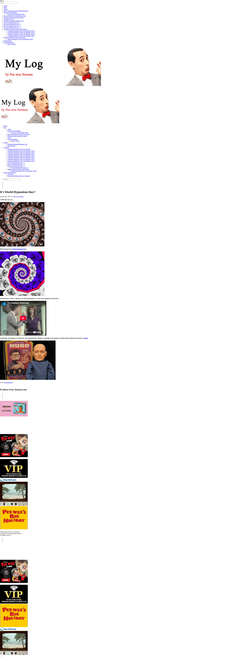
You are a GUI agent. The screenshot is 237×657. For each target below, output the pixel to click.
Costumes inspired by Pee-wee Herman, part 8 (21, 161)
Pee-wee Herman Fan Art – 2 (12, 24)
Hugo (86, 338)
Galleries (6, 147)
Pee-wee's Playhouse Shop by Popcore (18, 176)
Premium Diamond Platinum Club (14, 21)
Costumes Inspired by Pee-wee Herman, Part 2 (21, 31)
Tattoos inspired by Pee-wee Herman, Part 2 (20, 39)
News (9, 137)
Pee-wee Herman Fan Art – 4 (12, 27)
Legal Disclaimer (9, 42)
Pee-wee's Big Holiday (10, 12)
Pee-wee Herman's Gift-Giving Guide (15, 16)
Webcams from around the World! (14, 17)
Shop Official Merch (10, 172)
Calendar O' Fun (8, 19)
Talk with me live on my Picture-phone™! (16, 11)
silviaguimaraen (8, 382)
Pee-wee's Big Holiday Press (15, 14)
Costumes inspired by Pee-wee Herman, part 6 (21, 157)
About (5, 9)
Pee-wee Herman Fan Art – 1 (16, 162)
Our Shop (10, 174)
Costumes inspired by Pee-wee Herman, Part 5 (21, 36)
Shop (5, 7)
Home (5, 6)
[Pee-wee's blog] (118, 85)
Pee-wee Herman (18, 196)
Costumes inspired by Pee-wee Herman (15, 29)
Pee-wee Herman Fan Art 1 (12, 22)
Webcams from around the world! (17, 136)
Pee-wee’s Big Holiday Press (19, 132)
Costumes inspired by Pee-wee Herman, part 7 (21, 159)
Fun (5, 127)
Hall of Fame (7, 41)
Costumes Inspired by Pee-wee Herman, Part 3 (21, 32)
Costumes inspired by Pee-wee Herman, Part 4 (21, 34)
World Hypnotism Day (19, 249)
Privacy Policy (11, 44)
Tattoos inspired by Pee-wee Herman (14, 37)
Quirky (6, 142)
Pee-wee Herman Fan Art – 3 (12, 26)
